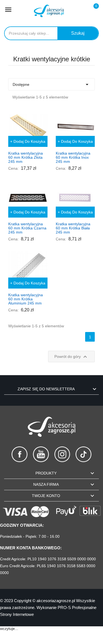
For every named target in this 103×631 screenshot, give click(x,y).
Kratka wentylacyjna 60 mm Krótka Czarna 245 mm (27, 228)
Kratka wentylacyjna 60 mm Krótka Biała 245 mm (73, 228)
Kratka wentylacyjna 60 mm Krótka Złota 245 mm (25, 157)
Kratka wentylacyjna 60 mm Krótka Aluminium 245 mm (25, 299)
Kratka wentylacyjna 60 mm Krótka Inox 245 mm (73, 157)
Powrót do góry (71, 356)
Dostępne (51, 84)
